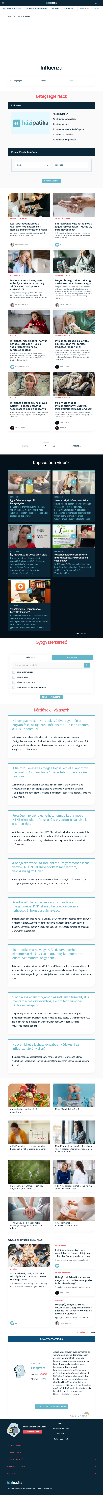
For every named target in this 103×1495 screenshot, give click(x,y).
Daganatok (59, 1300)
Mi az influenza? (60, 113)
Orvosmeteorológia (12, 8)
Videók (71, 81)
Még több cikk (83, 1332)
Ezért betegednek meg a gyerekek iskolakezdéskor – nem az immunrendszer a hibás (28, 226)
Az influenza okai (60, 124)
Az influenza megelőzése (64, 139)
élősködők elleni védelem (36, 8)
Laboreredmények (15, 1445)
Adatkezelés (61, 1434)
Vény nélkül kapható (26, 682)
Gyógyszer (31, 657)
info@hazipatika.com (45, 1488)
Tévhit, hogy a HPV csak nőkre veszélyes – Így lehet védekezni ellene (26, 1226)
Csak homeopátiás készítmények (31, 687)
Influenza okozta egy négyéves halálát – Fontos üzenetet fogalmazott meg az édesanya (28, 405)
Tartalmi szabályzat (61, 1439)
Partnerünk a (74, 1416)
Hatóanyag (72, 657)
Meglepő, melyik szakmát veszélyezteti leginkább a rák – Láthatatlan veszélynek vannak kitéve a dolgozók (73, 1309)
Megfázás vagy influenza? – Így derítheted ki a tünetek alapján (73, 282)
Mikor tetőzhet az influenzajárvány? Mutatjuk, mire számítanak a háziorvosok (73, 405)
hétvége (13, 1269)
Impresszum (61, 1423)
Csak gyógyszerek (25, 672)
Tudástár (19, 16)
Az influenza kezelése (63, 134)
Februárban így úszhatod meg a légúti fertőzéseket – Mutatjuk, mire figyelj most (73, 226)
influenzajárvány (62, 336)
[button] (51, 1445)
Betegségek (17, 81)
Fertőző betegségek (18, 218)
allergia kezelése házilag (63, 8)
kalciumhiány (60, 1246)
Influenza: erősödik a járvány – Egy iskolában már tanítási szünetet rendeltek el (73, 343)
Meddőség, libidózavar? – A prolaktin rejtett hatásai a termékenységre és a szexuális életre (73, 1149)
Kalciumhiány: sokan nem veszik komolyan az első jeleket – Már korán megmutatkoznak (74, 1253)
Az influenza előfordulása (64, 119)
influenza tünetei (62, 275)
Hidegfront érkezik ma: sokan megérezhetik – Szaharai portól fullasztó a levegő (74, 1280)
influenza (14, 336)
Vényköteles (22, 677)
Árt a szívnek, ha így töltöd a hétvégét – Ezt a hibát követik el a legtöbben (28, 1276)
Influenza (16, 105)
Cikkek (43, 81)
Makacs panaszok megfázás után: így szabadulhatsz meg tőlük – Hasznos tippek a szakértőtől (27, 285)
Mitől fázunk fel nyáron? (67, 1109)
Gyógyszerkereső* (15, 1459)
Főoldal (10, 16)
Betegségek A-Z (14, 1452)
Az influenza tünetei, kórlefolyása (68, 129)
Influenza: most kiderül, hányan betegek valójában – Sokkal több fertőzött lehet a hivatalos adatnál (28, 345)
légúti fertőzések (62, 218)
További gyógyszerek (51, 697)
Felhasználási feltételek (61, 1428)
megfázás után (16, 275)
